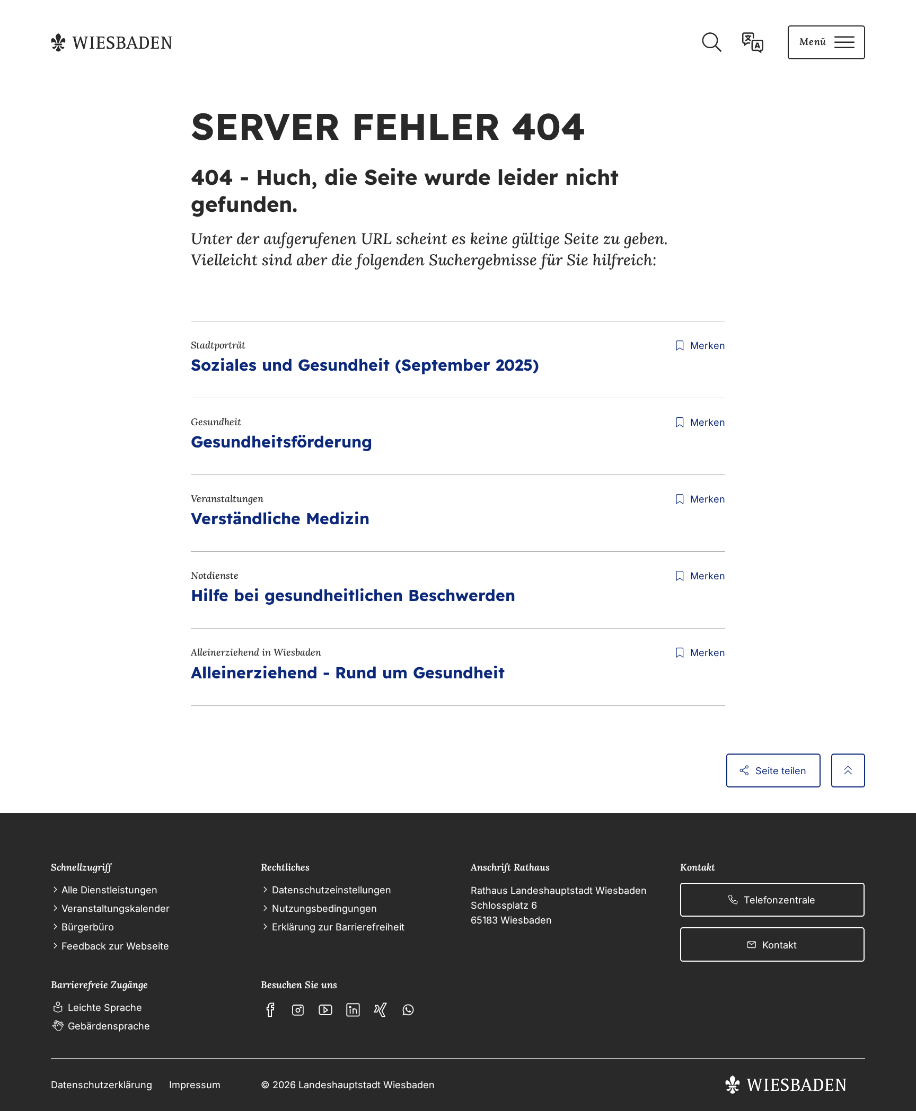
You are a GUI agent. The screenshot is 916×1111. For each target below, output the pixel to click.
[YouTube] (325, 1009)
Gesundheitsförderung (281, 442)
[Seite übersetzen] (752, 42)
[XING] (380, 1009)
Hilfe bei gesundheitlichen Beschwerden (353, 595)
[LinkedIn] (353, 1009)
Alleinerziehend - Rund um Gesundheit (348, 672)
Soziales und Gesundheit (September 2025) (365, 365)
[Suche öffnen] (711, 42)
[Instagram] (297, 1009)
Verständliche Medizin (280, 518)
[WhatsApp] (408, 1009)
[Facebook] (270, 1009)
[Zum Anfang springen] (848, 770)
